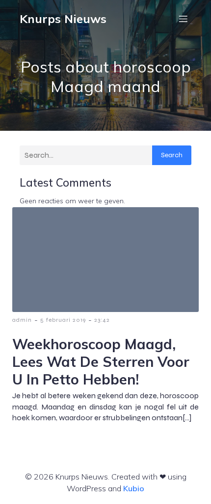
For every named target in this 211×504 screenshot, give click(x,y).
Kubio (133, 488)
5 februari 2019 (63, 319)
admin (22, 319)
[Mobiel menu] (183, 18)
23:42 (102, 319)
